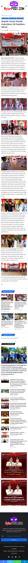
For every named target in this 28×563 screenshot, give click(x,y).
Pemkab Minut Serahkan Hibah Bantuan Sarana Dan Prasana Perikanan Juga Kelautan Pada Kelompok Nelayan (18, 406)
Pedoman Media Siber (13, 551)
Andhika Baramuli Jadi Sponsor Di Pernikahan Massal (18, 427)
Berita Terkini (9, 15)
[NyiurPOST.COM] (14, 6)
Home (3, 15)
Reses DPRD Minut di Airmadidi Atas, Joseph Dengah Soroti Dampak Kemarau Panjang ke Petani (21, 324)
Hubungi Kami (21, 551)
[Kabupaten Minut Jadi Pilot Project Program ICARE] (5, 435)
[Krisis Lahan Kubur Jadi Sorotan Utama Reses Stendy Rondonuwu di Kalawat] (7, 316)
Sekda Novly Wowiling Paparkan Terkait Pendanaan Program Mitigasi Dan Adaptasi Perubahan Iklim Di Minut (18, 421)
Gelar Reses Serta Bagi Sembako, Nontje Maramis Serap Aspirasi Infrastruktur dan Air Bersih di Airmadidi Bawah (7, 306)
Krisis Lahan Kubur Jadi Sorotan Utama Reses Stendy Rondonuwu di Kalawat (7, 323)
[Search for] (26, 6)
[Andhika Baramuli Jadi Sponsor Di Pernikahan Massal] (5, 428)
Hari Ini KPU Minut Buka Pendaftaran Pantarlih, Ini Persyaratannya (17, 413)
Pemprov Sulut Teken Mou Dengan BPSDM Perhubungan (17, 398)
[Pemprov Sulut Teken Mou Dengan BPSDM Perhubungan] (5, 399)
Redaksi (5, 30)
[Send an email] (7, 30)
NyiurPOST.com (15, 546)
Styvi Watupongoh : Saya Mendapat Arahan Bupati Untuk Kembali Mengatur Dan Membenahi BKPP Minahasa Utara (18, 442)
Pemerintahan (20, 18)
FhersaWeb (14, 548)
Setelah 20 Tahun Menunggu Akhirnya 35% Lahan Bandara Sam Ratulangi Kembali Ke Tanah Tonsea (17, 392)
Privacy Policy (14, 553)
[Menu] (2, 6)
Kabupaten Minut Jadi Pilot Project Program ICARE (17, 433)
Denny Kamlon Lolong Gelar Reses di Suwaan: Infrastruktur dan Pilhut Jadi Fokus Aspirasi (21, 305)
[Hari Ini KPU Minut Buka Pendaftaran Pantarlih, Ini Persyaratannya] (5, 414)
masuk (8, 338)
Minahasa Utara (12, 18)
